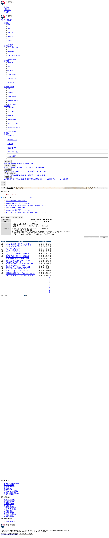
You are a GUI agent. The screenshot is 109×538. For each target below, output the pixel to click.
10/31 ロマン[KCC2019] (13, 251)
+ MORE (30, 197)
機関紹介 (8, 161)
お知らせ (10, 88)
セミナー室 (10, 82)
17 (49, 287)
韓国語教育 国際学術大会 (13, 262)
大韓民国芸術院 (9, 516)
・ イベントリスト (10, 194)
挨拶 (8, 24)
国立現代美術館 (9, 512)
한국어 (15, 20)
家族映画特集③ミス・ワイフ (14, 272)
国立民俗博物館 (9, 506)
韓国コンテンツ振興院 (11, 490)
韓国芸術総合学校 (9, 499)
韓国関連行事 (11, 148)
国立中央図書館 (9, 504)
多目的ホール (11, 78)
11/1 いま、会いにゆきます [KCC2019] (17, 253)
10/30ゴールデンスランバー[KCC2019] (17, 258)
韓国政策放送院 (9, 513)
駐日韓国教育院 (9, 494)
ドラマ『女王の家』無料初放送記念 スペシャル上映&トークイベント (26, 205)
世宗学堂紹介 (11, 107)
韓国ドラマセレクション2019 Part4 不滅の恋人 (20, 275)
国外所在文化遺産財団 (11, 491)
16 (49, 285)
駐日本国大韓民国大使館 (11, 483)
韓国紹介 (7, 7)
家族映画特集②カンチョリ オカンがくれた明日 (20, 274)
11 (49, 278)
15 (49, 284)
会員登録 (7, 11)
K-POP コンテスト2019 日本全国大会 (17, 270)
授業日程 (10, 115)
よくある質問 (11, 131)
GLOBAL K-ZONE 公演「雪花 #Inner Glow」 (18, 203)
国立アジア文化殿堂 (10, 514)
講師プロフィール (12, 123)
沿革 (8, 28)
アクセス (10, 44)
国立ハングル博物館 (10, 509)
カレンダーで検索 (12, 47)
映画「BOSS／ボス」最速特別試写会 (16, 201)
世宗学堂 (8, 177)
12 (49, 280)
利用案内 (10, 40)
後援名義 (10, 62)
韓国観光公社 (8, 489)
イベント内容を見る (91, 237)
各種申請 (8, 169)
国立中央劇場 (8, 510)
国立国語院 (7, 502)
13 (49, 281)
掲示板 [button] (6, 134)
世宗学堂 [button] (7, 106)
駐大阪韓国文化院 (9, 486)
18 (49, 288)
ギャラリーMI (11, 74)
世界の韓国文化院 (9, 521)
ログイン (7, 12)
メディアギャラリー (13, 55)
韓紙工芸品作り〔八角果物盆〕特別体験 (18, 260)
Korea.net (7, 487)
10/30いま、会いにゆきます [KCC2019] (17, 255)
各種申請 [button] (7, 61)
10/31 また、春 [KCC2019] (14, 248)
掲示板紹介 (10, 135)
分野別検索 (10, 51)
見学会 (9, 66)
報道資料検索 (11, 59)
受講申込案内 (11, 119)
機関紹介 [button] (7, 23)
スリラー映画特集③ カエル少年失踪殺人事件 (20, 263)
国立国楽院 (7, 505)
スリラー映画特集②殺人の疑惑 (15, 265)
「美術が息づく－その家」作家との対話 (18, 267)
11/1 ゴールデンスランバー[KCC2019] (17, 257)
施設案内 (10, 36)
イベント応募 (7, 197)
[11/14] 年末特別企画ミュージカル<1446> (19, 245)
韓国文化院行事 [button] (9, 46)
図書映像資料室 (10, 173)
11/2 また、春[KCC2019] (13, 246)
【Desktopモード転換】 (26, 534)
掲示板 (7, 8)
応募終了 (104, 237)
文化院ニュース (12, 139)
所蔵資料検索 (11, 96)
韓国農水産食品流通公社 (11, 493)
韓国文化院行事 (10, 165)
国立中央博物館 (9, 501)
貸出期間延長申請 (12, 100)
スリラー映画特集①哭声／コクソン (16, 268)
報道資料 (7, 10)
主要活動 (10, 32)
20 (49, 291)
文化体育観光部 (9, 485)
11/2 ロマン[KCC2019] (12, 250)
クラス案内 (10, 111)
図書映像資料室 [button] (9, 87)
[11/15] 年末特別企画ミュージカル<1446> (19, 243)
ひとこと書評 (11, 104)
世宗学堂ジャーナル (13, 127)
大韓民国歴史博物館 (10, 508)
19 (49, 289)
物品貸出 (10, 70)
